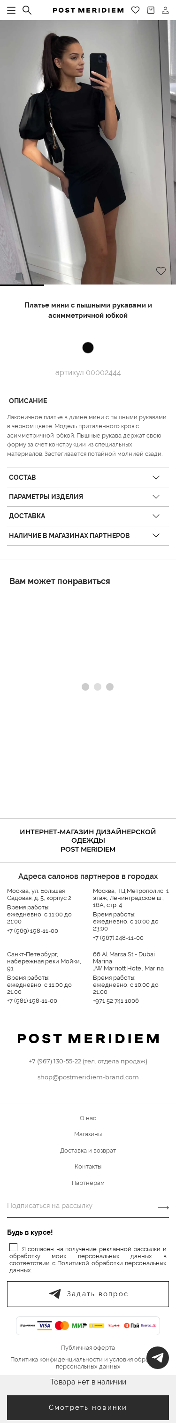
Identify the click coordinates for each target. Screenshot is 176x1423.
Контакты (88, 1166)
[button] (22, 285)
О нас (88, 1118)
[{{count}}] (150, 10)
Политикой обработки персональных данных (88, 1267)
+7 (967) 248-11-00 (118, 937)
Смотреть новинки (88, 1407)
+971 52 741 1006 (116, 1000)
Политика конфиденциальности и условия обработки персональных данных (88, 1363)
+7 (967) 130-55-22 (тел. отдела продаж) (88, 1061)
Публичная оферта (88, 1348)
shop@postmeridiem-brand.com (88, 1077)
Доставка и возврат (88, 1150)
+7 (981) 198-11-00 (32, 1000)
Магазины (88, 1134)
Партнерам (88, 1182)
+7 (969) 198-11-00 (32, 930)
